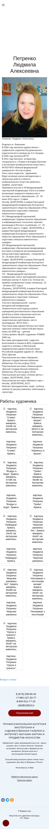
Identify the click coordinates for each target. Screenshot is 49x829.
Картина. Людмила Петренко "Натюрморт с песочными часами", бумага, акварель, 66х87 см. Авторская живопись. (37, 617)
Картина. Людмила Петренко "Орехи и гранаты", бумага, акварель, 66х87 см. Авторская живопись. (11, 670)
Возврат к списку (8, 680)
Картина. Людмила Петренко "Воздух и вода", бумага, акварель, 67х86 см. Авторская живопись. (11, 507)
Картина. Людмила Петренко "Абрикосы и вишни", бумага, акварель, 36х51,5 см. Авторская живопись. (37, 455)
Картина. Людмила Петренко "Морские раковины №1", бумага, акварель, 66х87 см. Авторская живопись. (38, 562)
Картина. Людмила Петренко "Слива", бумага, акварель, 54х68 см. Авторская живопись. (11, 453)
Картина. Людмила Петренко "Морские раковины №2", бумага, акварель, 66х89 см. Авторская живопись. (11, 616)
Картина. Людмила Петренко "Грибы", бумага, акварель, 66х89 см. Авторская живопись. (37, 507)
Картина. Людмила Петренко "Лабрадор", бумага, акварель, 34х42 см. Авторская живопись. (11, 561)
